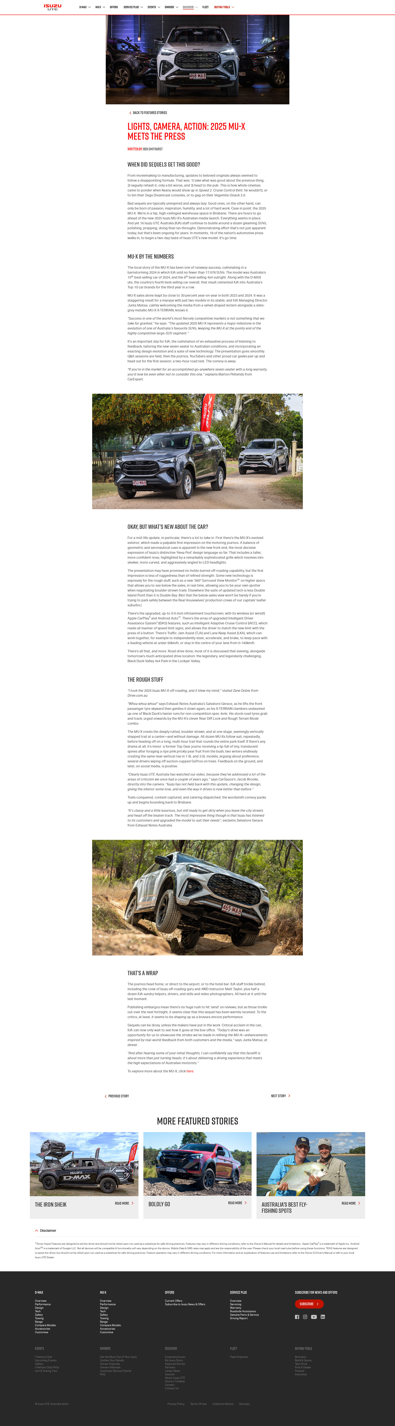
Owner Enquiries (110, 1364)
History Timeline (175, 1381)
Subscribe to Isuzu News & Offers (185, 1304)
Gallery (39, 1364)
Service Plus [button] (131, 7)
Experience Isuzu (175, 1357)
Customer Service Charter (116, 1371)
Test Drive (301, 1364)
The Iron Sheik (50, 1204)
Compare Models (45, 1325)
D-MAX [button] (83, 7)
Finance (299, 1371)
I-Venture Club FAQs (47, 1367)
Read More (122, 1204)
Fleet (205, 7)
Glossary (244, 1404)
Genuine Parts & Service (244, 1315)
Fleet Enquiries (239, 1357)
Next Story (278, 1096)
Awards (169, 1374)
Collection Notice (222, 1404)
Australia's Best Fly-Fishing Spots (284, 1207)
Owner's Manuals (110, 1367)
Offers (114, 7)
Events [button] (152, 7)
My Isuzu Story (174, 1360)
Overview (40, 1301)
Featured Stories (175, 1364)
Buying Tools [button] (222, 7)
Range (39, 1322)
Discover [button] (188, 7)
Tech (38, 1311)
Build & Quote (303, 1360)
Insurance (301, 1374)
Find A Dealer (303, 1367)
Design (39, 1308)
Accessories (42, 1329)
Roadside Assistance (243, 1311)
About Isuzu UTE (175, 1378)
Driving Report (239, 1318)
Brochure (300, 1357)
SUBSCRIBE (307, 1303)
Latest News (172, 1371)
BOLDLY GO (159, 1204)
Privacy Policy (176, 1404)
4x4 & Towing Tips (46, 1371)
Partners (170, 1367)
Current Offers (173, 1301)
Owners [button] (170, 7)
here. (190, 1071)
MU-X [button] (98, 7)
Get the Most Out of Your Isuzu (118, 1357)
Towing (39, 1318)
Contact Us (172, 1388)
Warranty (235, 1308)
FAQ (102, 1374)
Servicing (235, 1304)
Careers (170, 1385)
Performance (43, 1304)
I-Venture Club (43, 1357)
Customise (41, 1332)
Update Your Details (112, 1360)
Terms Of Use (198, 1404)
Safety (39, 1315)
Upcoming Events (46, 1360)
